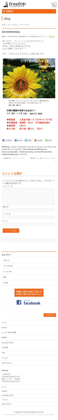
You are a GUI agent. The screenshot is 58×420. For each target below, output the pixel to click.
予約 (3, 353)
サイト (5, 221)
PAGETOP (50, 315)
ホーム (4, 322)
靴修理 (4, 337)
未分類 (5, 283)
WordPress (17, 415)
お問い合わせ (6, 363)
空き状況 (5, 348)
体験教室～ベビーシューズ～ (13, 158)
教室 (4, 277)
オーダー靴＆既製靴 (9, 332)
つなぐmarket (8, 266)
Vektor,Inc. (41, 415)
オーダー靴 (7, 272)
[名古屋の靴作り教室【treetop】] (14, 4)
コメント (7, 186)
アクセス (5, 358)
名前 (5, 207)
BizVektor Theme (29, 415)
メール (6, 214)
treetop (4, 328)
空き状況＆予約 (7, 343)
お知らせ (52, 36)
